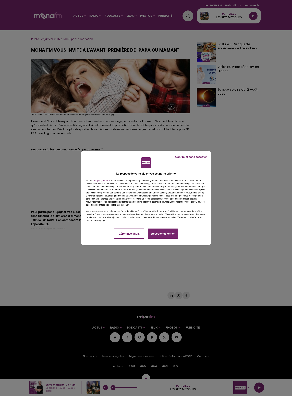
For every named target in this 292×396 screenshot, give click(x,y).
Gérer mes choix (129, 233)
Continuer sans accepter (191, 157)
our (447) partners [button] (102, 180)
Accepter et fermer (163, 233)
